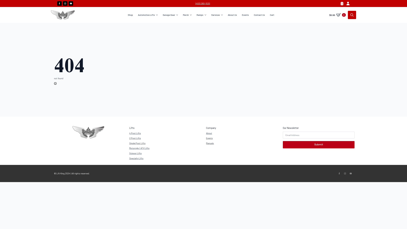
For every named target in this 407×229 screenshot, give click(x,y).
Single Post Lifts (137, 143)
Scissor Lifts (135, 153)
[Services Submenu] (222, 15)
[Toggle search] (352, 15)
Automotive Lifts (146, 15)
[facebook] (59, 3)
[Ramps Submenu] (206, 15)
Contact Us (259, 15)
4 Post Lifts (135, 133)
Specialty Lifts (136, 158)
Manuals (210, 143)
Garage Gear (169, 15)
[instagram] (65, 3)
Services (215, 15)
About (209, 133)
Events (245, 15)
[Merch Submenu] (191, 15)
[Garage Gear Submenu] (177, 15)
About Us (232, 15)
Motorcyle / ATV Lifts (139, 148)
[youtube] (71, 3)
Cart (272, 15)
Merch (186, 15)
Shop (130, 15)
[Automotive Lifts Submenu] (157, 15)
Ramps (200, 15)
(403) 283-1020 (202, 3)
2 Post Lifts (135, 138)
